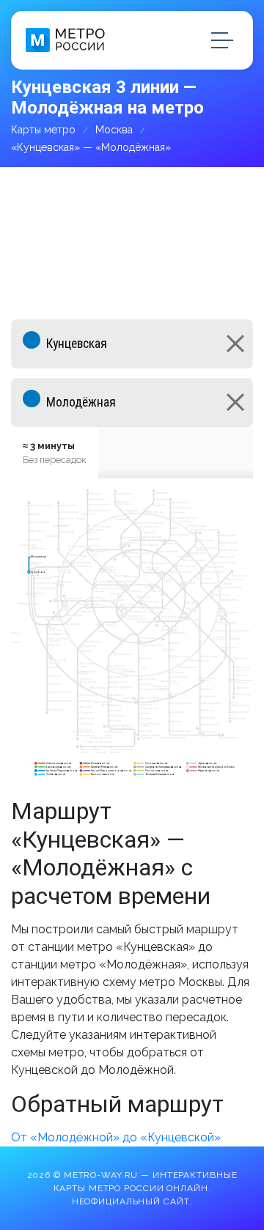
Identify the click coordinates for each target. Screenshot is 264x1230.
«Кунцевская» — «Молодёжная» (91, 147)
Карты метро (43, 130)
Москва (114, 130)
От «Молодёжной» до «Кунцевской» (116, 1137)
